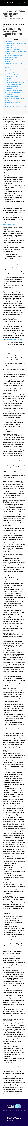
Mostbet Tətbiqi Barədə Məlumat (12, 76)
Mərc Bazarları (8, 41)
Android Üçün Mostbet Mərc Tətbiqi (13, 63)
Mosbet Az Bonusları (10, 59)
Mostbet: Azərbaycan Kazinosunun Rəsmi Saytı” (16, 80)
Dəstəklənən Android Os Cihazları (13, 74)
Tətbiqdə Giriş (8, 94)
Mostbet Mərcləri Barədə (11, 57)
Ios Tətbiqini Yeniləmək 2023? (12, 73)
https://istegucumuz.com (9, 224)
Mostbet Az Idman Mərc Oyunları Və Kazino (15, 110)
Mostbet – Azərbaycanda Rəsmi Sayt (13, 90)
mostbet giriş (14, 18)
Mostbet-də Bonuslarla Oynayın (12, 102)
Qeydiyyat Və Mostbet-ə (10, 67)
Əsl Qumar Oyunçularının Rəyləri (12, 92)
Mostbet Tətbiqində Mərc (11, 88)
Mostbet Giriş (8, 61)
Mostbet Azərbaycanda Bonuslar (12, 49)
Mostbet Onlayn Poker (10, 45)
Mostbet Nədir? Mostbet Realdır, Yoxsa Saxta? (16, 43)
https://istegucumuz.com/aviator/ (15, 339)
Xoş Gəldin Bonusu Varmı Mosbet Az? (14, 55)
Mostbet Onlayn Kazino (10, 47)
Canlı (6, 104)
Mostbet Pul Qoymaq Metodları (12, 96)
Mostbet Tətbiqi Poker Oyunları (12, 78)
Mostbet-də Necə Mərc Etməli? (12, 86)
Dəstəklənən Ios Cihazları (11, 65)
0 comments (21, 18)
